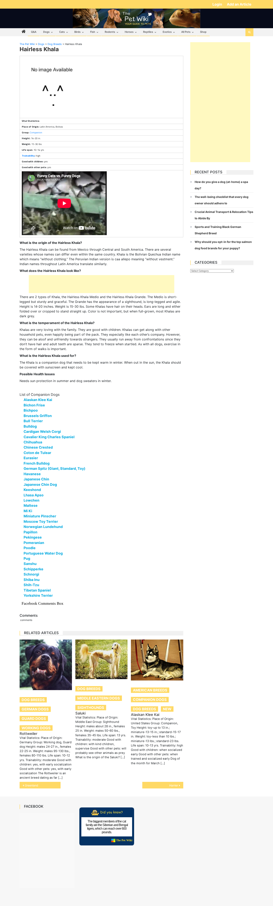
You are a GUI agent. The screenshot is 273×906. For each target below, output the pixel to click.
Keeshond (32, 490)
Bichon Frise (34, 405)
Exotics (167, 31)
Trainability (28, 156)
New (167, 709)
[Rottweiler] (46, 665)
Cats (62, 31)
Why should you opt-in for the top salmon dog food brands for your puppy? (223, 245)
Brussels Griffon (38, 416)
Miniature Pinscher (40, 516)
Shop (203, 31)
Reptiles (148, 31)
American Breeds (150, 690)
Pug (27, 558)
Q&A (33, 31)
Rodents (110, 31)
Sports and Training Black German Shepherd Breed (218, 230)
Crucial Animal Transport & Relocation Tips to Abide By (224, 215)
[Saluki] (101, 659)
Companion (36, 132)
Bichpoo (31, 410)
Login (217, 4)
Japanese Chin (36, 479)
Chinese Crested (38, 447)
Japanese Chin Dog (40, 484)
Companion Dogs (150, 699)
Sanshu (30, 564)
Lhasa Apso (34, 495)
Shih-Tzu (31, 585)
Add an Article (239, 4)
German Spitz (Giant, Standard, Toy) (54, 468)
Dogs (46, 31)
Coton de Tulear (37, 453)
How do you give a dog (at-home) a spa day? (221, 185)
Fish (92, 31)
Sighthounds (90, 707)
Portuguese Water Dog (43, 553)
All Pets (185, 31)
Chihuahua (33, 442)
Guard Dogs (34, 718)
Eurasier (31, 458)
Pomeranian (34, 543)
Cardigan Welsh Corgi (42, 431)
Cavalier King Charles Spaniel (49, 437)
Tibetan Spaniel (37, 590)
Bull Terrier (33, 421)
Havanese (32, 474)
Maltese (31, 505)
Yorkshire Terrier (38, 595)
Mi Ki (28, 511)
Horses (129, 31)
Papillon (30, 532)
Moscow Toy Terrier (41, 521)
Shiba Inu (32, 580)
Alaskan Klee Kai (38, 400)
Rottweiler (28, 733)
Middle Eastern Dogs (98, 698)
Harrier (173, 785)
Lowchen (31, 500)
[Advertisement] (101, 284)
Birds (77, 31)
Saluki (80, 713)
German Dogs (35, 709)
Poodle (30, 548)
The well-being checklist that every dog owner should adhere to (221, 200)
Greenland (31, 785)
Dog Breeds (33, 700)
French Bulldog (37, 463)
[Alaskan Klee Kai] (157, 660)
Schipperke (33, 569)
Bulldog (30, 426)
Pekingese (33, 537)
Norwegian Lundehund (43, 527)
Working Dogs (36, 728)
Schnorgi (31, 574)
